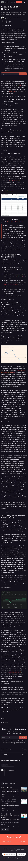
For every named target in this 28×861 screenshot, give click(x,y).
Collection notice (14, 850)
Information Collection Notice (16, 742)
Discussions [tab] (12, 783)
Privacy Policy (14, 743)
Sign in (25, 2)
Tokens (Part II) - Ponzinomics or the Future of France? (10, 815)
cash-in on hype (19, 276)
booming (9, 191)
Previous (6, 754)
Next (23, 754)
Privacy (18, 849)
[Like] (2, 21)
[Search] (25, 783)
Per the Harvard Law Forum (14, 222)
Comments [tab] (4, 765)
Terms (22, 849)
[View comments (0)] (6, 21)
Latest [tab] (6, 783)
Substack (6, 858)
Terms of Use (21, 740)
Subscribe (19, 2)
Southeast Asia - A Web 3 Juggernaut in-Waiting (9, 801)
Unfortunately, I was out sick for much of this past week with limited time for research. (10, 790)
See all (4, 829)
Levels (19, 85)
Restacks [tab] (11, 765)
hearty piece (12, 91)
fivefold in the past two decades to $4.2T (12, 371)
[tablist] (7, 765)
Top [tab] (3, 783)
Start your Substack (10, 854)
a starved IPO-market (14, 181)
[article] (14, 792)
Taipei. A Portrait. (6, 787)
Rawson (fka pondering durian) (12, 17)
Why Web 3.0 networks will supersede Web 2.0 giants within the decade (9, 804)
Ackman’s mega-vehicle (14, 672)
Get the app (21, 854)
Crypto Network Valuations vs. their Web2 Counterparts (10, 820)
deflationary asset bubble (11, 285)
